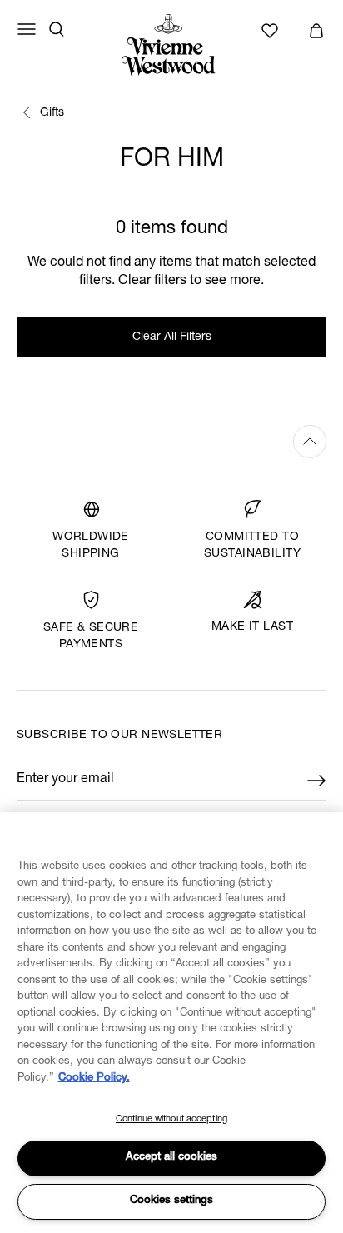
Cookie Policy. (94, 1078)
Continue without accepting (171, 1119)
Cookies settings (171, 1201)
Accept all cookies (171, 1157)
